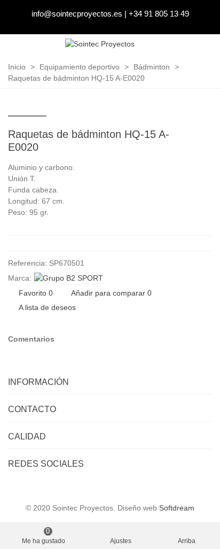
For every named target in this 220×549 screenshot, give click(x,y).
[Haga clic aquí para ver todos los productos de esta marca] (69, 278)
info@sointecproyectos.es (77, 13)
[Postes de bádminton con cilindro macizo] (187, 136)
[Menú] (202, 44)
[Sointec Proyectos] (100, 44)
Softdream (176, 508)
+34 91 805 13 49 (159, 13)
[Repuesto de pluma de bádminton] (204, 136)
